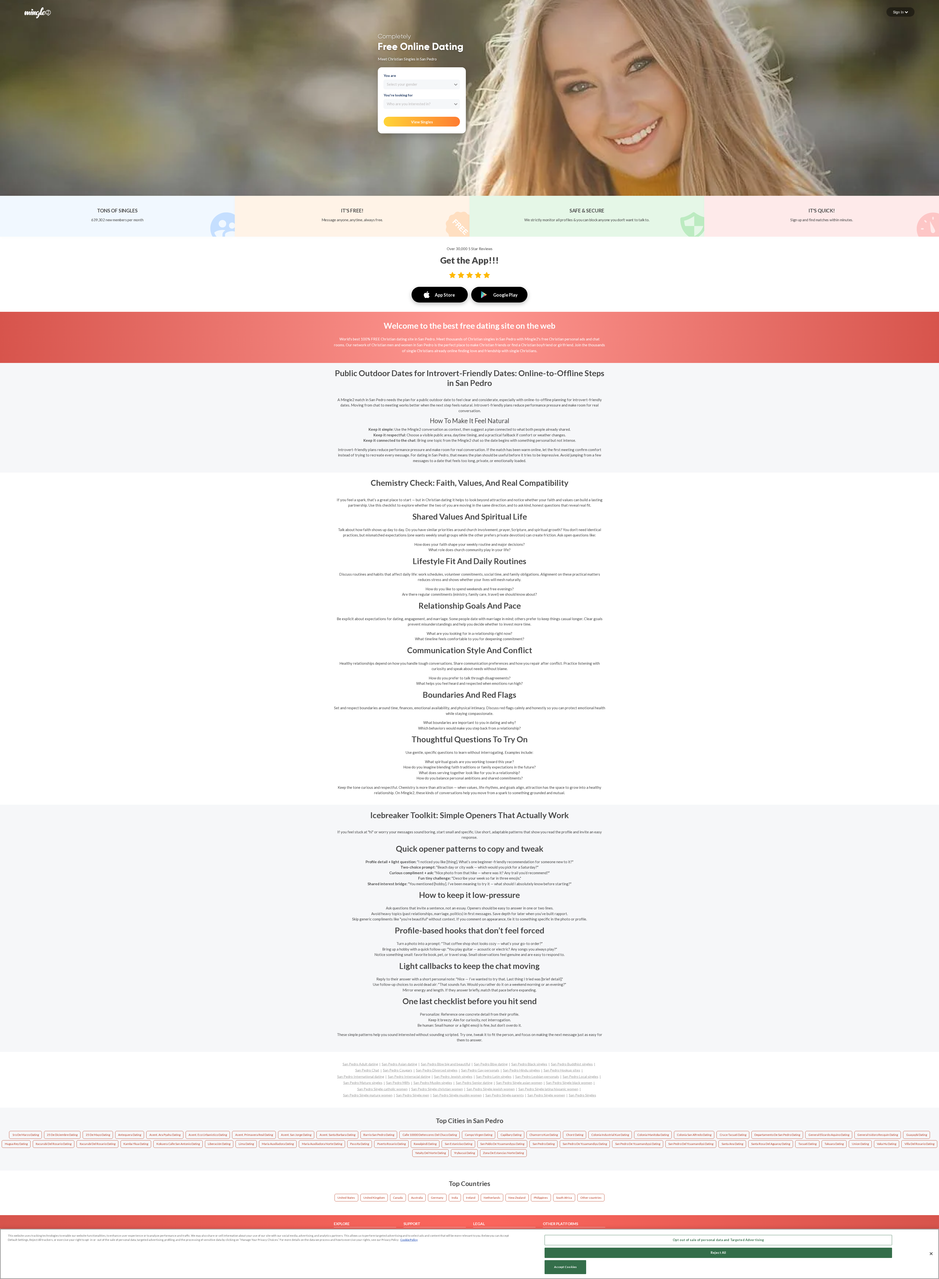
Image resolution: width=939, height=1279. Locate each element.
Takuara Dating (834, 1144)
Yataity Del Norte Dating (430, 1153)
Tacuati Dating (807, 1144)
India (455, 1197)
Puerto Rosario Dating (391, 1144)
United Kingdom (374, 1197)
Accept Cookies (565, 1267)
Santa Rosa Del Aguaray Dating (770, 1144)
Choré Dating (574, 1135)
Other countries (591, 1197)
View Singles (422, 122)
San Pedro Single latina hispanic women (548, 1089)
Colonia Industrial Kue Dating (610, 1135)
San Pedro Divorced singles (437, 1070)
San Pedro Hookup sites (562, 1070)
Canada (398, 1197)
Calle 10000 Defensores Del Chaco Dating (429, 1135)
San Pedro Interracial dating (409, 1076)
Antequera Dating (129, 1135)
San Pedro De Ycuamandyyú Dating (637, 1144)
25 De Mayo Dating (98, 1135)
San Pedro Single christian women (437, 1089)
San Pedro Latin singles (494, 1076)
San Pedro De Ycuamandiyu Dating (585, 1144)
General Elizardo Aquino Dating (828, 1135)
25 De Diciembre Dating (62, 1135)
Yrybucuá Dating (464, 1153)
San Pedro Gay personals (480, 1070)
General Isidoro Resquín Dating (877, 1135)
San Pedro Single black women (569, 1083)
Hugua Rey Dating (16, 1144)
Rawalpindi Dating (425, 1144)
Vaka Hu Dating (886, 1144)
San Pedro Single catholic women (382, 1089)
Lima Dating (246, 1144)
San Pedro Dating (544, 1144)
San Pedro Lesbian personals (537, 1076)
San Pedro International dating (360, 1076)
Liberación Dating (219, 1144)
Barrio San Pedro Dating (378, 1135)
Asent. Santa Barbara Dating (337, 1135)
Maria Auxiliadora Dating (278, 1144)
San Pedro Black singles (529, 1064)
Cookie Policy (409, 1239)
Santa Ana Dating (732, 1144)
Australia (417, 1197)
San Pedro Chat (367, 1070)
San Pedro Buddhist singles (572, 1064)
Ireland (470, 1197)
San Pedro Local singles (580, 1076)
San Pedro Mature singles (362, 1083)
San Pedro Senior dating (474, 1083)
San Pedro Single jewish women (491, 1089)
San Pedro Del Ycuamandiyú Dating (690, 1144)
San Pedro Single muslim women (457, 1095)
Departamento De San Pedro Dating (777, 1135)
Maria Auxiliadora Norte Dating (322, 1144)
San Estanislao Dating (458, 1144)
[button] (900, 12)
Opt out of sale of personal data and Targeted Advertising (718, 1240)
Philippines (541, 1197)
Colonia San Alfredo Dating (694, 1135)
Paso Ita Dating (359, 1144)
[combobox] (421, 84)
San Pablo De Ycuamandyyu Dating (502, 1144)
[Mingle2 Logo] (37, 12)
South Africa (564, 1197)
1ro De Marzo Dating (25, 1135)
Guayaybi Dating (916, 1135)
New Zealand (516, 1197)
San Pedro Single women (546, 1095)
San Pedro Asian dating (399, 1064)
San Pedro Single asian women (519, 1083)
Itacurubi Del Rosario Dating (53, 1144)
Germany (437, 1197)
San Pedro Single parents (504, 1095)
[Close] (931, 1253)
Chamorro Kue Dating (543, 1135)
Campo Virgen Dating (478, 1135)
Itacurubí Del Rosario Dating (97, 1144)
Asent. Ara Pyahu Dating (164, 1135)
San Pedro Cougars (397, 1070)
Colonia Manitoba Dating (653, 1135)
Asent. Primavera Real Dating (254, 1135)
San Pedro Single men (412, 1095)
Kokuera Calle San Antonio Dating (178, 1144)
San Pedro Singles (582, 1095)
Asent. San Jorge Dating (296, 1135)
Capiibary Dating (511, 1135)
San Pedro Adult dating (360, 1064)
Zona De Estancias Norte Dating (503, 1153)
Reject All (718, 1253)
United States (346, 1197)
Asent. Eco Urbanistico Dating (208, 1135)
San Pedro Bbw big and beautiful (445, 1064)
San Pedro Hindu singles (521, 1070)
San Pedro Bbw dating (491, 1064)
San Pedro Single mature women (367, 1095)
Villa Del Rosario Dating (919, 1144)
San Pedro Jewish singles (453, 1076)
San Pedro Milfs (398, 1083)
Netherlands (492, 1197)
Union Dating (860, 1144)
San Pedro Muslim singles (433, 1083)
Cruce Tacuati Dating (733, 1135)
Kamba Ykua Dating (135, 1144)
